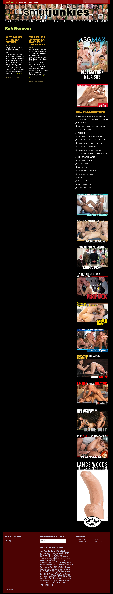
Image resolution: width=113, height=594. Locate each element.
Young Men (47, 584)
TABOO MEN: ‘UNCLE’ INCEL (88, 147)
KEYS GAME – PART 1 (86, 188)
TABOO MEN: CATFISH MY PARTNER (91, 140)
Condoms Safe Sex (47, 563)
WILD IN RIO (82, 181)
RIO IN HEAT (82, 177)
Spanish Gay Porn (49, 578)
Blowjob (42, 558)
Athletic (48, 550)
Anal (41, 551)
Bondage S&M (48, 558)
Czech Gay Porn (63, 562)
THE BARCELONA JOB (86, 174)
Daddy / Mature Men (48, 565)
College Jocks (58, 560)
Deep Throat (61, 564)
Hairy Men (43, 569)
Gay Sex (64, 566)
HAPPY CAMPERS (84, 184)
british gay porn (58, 558)
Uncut (41, 583)
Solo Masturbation (61, 576)
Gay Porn (52, 567)
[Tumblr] (9, 540)
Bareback (60, 550)
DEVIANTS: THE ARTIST (86, 157)
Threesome (60, 580)
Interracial (66, 572)
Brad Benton (10, 77)
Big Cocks (51, 553)
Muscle (59, 573)
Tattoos (53, 580)
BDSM (68, 551)
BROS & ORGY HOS (85, 167)
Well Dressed (65, 583)
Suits (69, 578)
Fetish (45, 567)
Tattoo (48, 580)
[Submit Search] (84, 1)
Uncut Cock (52, 582)
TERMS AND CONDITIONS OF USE (91, 542)
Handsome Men (51, 571)
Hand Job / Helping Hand (54, 569)
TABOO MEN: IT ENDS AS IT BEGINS (91, 143)
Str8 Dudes (62, 578)
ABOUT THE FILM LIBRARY (88, 540)
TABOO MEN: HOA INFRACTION (89, 150)
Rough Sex (47, 576)
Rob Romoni (17, 77)
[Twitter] (6, 540)
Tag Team (43, 580)
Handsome (66, 569)
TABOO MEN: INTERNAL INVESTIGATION (92, 153)
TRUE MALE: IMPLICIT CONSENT (90, 136)
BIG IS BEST (82, 123)
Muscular (67, 574)
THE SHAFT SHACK (85, 160)
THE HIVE (81, 133)
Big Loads (65, 556)
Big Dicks (60, 553)
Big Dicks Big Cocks (55, 554)
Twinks (67, 580)
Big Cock (43, 553)
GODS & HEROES (84, 164)
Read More (18, 73)
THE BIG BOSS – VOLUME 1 (88, 171)
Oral (41, 576)
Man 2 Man (47, 573)
